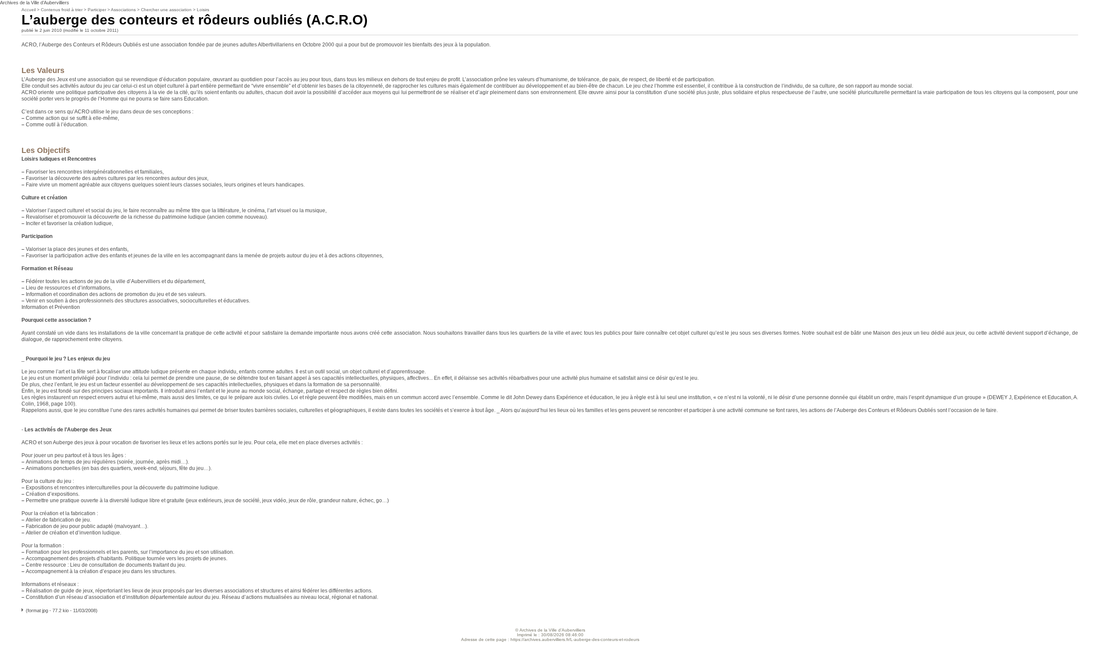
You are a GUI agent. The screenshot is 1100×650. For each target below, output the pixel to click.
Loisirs (203, 9)
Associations (123, 9)
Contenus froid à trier (61, 9)
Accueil (28, 9)
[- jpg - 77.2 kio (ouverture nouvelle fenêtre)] (22, 610)
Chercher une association (166, 9)
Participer (97, 9)
